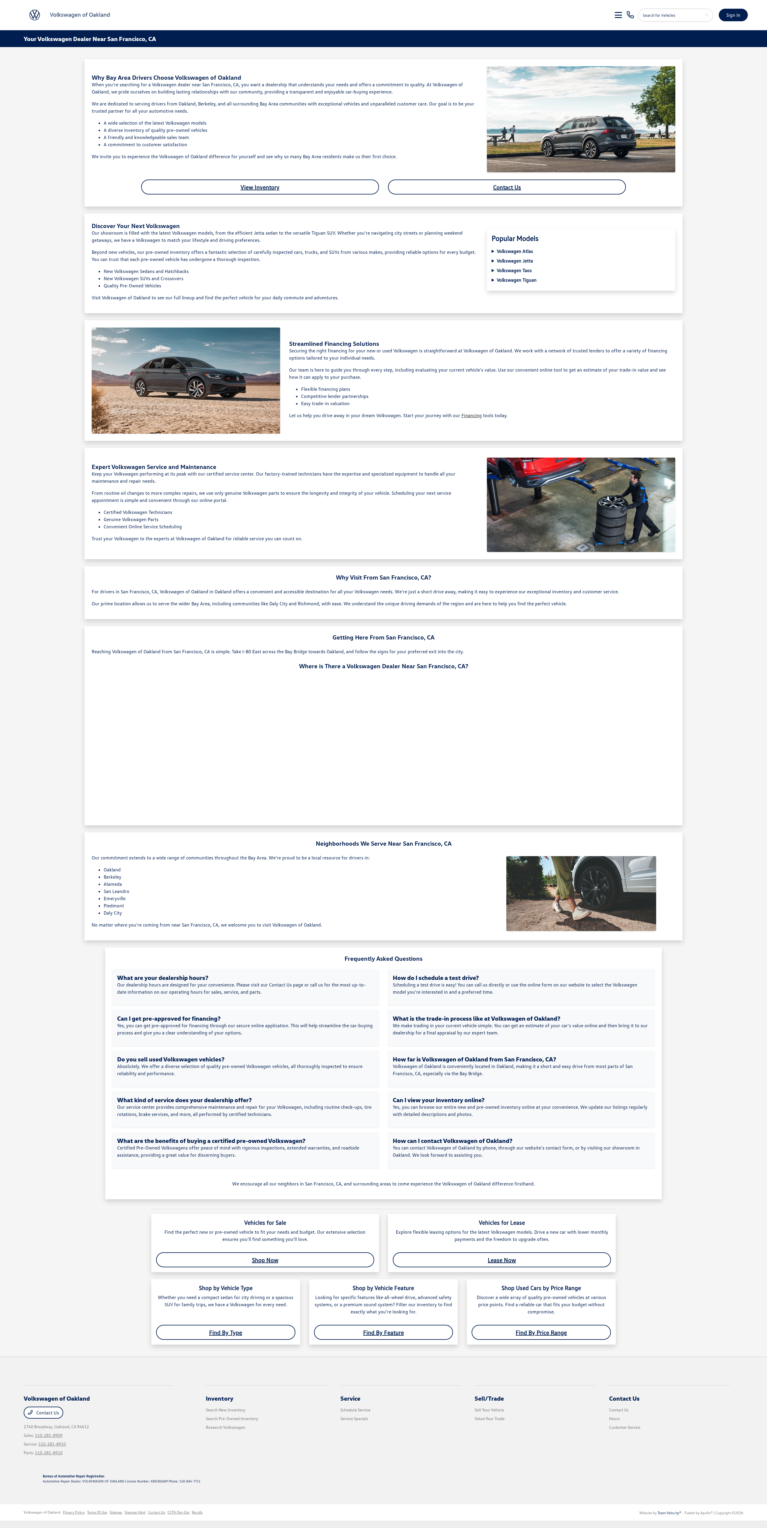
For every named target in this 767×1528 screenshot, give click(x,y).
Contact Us (507, 187)
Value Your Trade (490, 1418)
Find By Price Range (541, 1332)
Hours (614, 1418)
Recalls (197, 1512)
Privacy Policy (74, 1512)
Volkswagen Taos (514, 270)
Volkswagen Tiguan (517, 280)
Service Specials (354, 1418)
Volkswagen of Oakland (42, 1512)
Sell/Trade (489, 1398)
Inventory (219, 1398)
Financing (471, 415)
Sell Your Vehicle (489, 1409)
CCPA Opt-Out (178, 1512)
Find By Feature (383, 1332)
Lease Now (502, 1259)
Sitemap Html (135, 1512)
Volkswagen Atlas (515, 251)
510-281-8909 (49, 1435)
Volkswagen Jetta (515, 261)
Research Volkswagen (225, 1427)
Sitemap (116, 1512)
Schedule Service (355, 1409)
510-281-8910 (52, 1443)
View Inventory (260, 187)
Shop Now (265, 1259)
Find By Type (225, 1332)
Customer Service (624, 1427)
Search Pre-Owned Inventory (232, 1418)
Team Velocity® (669, 1513)
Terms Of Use (97, 1512)
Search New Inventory (225, 1409)
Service (350, 1398)
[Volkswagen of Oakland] (70, 14)
